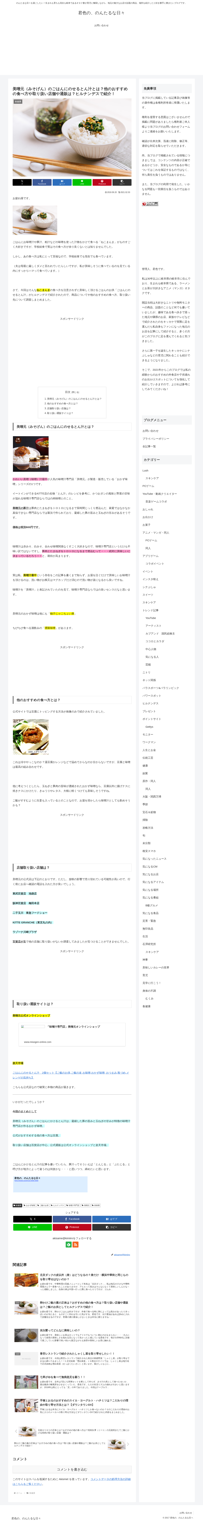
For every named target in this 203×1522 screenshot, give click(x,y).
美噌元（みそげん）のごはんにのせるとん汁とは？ (74, 398)
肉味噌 (97, 1205)
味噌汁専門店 (74, 1205)
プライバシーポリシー (156, 438)
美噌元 (86, 1205)
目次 (67, 392)
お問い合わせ (151, 430)
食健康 (18, 1205)
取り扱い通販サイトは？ (60, 413)
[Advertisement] (101, 54)
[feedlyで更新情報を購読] (69, 1245)
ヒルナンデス (58, 1205)
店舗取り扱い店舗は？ (59, 408)
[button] (122, 182)
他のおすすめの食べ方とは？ (62, 403)
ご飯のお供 (44, 1205)
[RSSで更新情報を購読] (75, 1245)
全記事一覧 (149, 446)
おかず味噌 (30, 1205)
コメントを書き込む (72, 1469)
